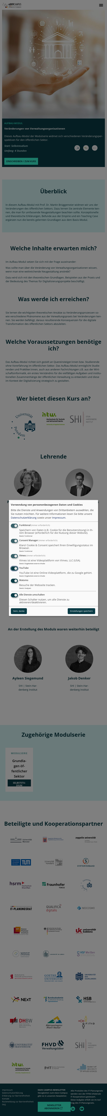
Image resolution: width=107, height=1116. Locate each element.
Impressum (58, 517)
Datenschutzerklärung (24, 517)
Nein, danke (19, 611)
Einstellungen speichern (81, 611)
